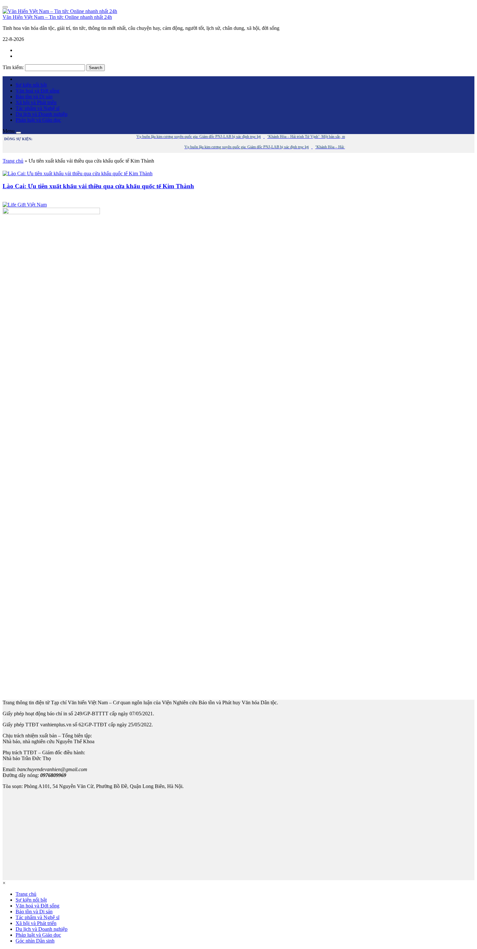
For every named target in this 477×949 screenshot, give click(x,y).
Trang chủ (13, 161)
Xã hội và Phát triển (36, 102)
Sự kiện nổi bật (31, 85)
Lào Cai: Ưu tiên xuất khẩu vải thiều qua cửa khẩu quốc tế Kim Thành (98, 186)
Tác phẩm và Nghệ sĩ (37, 108)
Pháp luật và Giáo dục (38, 120)
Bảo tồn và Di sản (34, 96)
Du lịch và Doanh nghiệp (41, 114)
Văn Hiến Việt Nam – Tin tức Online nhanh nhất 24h (57, 17)
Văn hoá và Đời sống (37, 90)
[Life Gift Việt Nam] (25, 204)
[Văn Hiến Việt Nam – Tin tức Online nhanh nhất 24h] (60, 11)
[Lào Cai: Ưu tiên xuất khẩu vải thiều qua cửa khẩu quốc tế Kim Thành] (78, 173)
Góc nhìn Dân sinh (35, 940)
